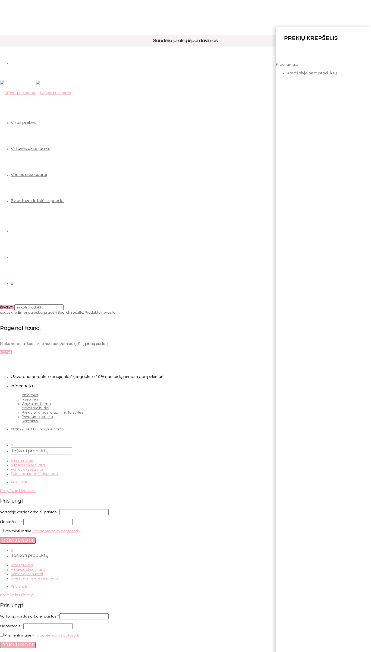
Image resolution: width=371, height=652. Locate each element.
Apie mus (30, 395)
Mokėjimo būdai (35, 408)
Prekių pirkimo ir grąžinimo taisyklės (52, 412)
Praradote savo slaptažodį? (56, 531)
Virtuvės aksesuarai (30, 148)
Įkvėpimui (30, 399)
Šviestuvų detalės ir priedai (37, 201)
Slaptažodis (11, 522)
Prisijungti (19, 482)
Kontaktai (30, 421)
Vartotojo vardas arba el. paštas (29, 512)
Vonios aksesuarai (29, 174)
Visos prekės (23, 122)
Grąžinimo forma (36, 404)
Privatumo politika (37, 417)
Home (6, 352)
